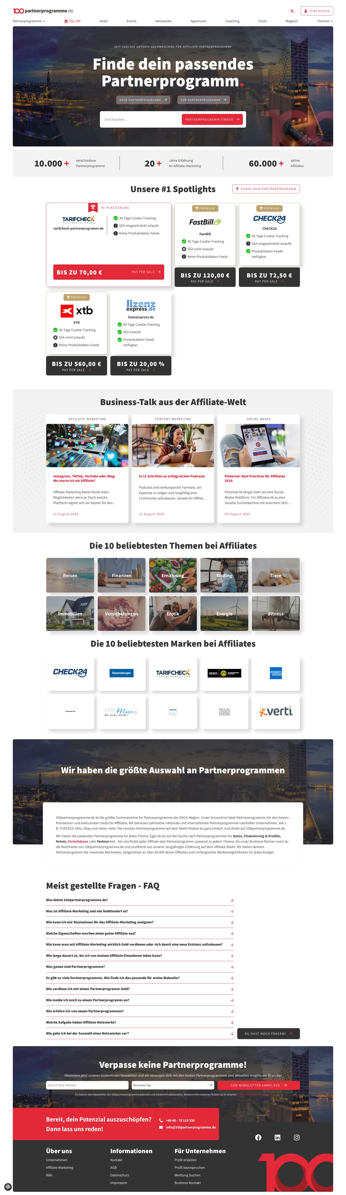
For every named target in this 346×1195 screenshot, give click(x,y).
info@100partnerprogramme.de (191, 1127)
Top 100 (74, 21)
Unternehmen (56, 1160)
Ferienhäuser (78, 841)
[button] (140, 902)
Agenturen (198, 21)
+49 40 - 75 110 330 (180, 1120)
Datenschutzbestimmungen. (254, 1094)
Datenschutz (119, 1175)
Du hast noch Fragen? (266, 1034)
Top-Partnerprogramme (201, 100)
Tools (262, 21)
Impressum (118, 1182)
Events (131, 21)
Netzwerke (163, 21)
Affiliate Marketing (59, 1167)
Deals (104, 21)
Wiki (49, 1175)
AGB (113, 1167)
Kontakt (116, 1160)
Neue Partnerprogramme (141, 100)
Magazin (292, 21)
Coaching (232, 21)
